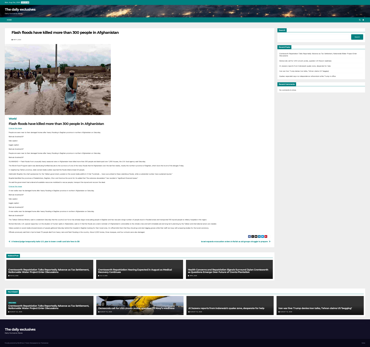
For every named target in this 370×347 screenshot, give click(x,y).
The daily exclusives (20, 9)
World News (12, 302)
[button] (360, 20)
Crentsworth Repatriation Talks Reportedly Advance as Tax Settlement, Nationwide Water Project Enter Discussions (48, 270)
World (12, 118)
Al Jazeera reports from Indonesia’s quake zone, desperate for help (305, 66)
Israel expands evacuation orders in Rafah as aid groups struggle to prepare (234, 241)
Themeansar (44, 343)
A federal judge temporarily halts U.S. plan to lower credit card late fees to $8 (45, 241)
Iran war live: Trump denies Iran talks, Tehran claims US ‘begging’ (304, 71)
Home (9, 20)
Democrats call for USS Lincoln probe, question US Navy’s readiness (305, 61)
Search (282, 30)
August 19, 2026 (106, 312)
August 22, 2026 (16, 312)
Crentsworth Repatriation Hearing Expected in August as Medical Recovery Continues (135, 270)
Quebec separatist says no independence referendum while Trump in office (307, 76)
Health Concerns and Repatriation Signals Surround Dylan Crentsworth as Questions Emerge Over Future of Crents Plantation (228, 270)
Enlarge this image (15, 128)
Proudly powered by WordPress (14, 343)
